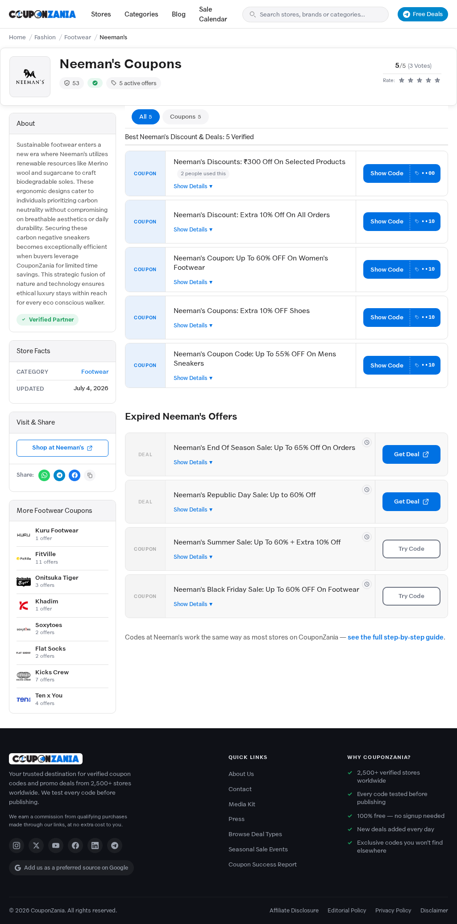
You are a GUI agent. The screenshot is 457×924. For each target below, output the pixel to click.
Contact (240, 789)
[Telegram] (114, 845)
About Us (241, 774)
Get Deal (407, 454)
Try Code (411, 548)
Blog (179, 14)
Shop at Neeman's (58, 447)
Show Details (191, 186)
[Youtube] (55, 845)
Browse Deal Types (255, 834)
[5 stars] (437, 81)
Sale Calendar (213, 14)
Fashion (45, 37)
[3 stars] (419, 81)
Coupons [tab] (185, 116)
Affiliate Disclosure (294, 910)
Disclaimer (434, 910)
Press (236, 819)
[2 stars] (411, 81)
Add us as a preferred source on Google (76, 867)
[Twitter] (36, 845)
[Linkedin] (95, 845)
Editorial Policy (347, 910)
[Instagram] (16, 845)
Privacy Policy (393, 910)
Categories (141, 14)
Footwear (77, 37)
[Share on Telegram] (59, 475)
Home (17, 37)
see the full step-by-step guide (396, 637)
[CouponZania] (110, 758)
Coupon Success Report (262, 864)
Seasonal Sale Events (258, 849)
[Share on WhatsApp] (44, 475)
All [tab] (145, 116)
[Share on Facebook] (74, 475)
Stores (101, 14)
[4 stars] (428, 81)
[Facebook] (75, 845)
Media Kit (241, 804)
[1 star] (402, 81)
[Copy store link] (90, 475)
